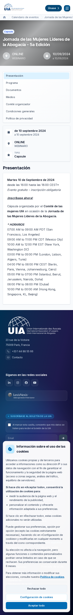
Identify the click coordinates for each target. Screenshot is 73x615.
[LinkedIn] (9, 382)
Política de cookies (52, 576)
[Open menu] (67, 8)
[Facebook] (26, 382)
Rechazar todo (36, 588)
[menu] (36, 97)
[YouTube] (34, 382)
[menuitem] (36, 75)
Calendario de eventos (25, 17)
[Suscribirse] (63, 438)
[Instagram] (17, 382)
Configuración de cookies (36, 597)
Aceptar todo (36, 605)
